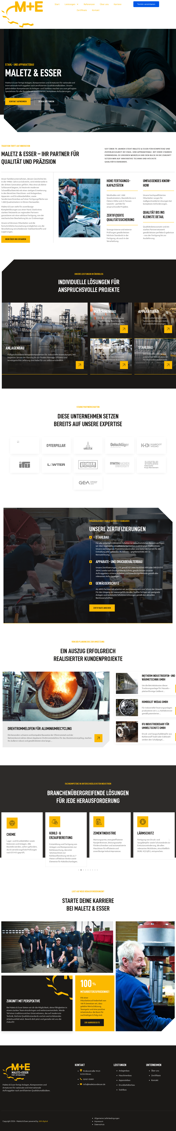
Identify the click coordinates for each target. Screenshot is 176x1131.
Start (57, 4)
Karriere (117, 4)
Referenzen (89, 4)
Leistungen (70, 4)
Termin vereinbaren (146, 4)
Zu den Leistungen (46, 101)
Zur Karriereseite (92, 1022)
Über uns (104, 4)
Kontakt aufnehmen (18, 101)
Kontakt (95, 10)
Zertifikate (82, 10)
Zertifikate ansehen (102, 608)
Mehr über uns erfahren (15, 239)
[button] (7, 840)
